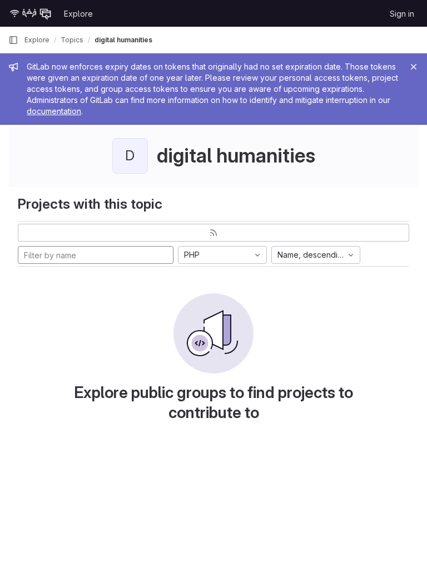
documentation (54, 111)
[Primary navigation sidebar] (13, 40)
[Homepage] (30, 13)
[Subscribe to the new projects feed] (213, 233)
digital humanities (123, 40)
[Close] (413, 66)
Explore (78, 13)
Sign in (402, 13)
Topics (72, 40)
